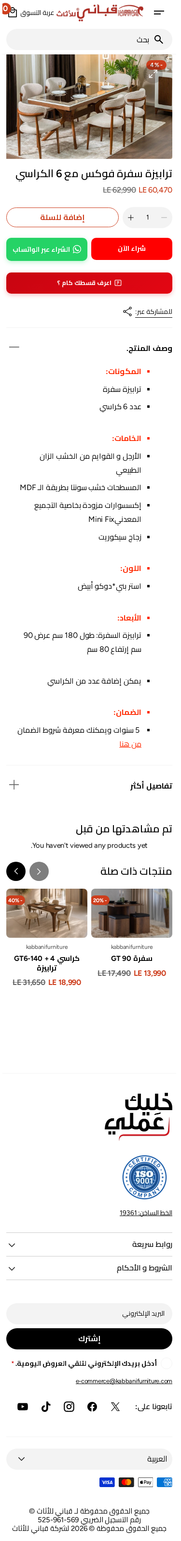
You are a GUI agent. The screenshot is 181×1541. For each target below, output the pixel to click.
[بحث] (160, 39)
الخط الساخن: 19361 (143, 1213)
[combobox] (77, 39)
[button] (156, 12)
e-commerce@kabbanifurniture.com (121, 1381)
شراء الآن (129, 249)
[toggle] (11, 347)
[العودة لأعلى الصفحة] (162, 1529)
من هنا (128, 744)
